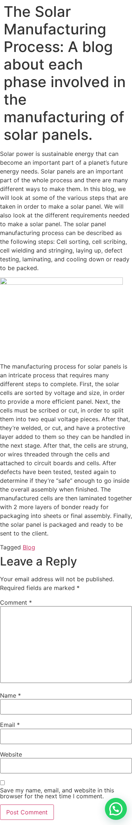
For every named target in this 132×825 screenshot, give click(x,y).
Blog (29, 547)
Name (10, 695)
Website (11, 754)
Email (10, 725)
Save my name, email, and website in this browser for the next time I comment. (57, 793)
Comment (16, 602)
